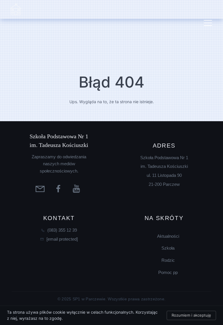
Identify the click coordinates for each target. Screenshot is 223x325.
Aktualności (168, 236)
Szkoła (168, 248)
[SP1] (16, 9)
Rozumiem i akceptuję (191, 315)
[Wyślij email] (41, 188)
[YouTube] (77, 188)
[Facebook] (59, 188)
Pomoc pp (168, 272)
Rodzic (168, 260)
